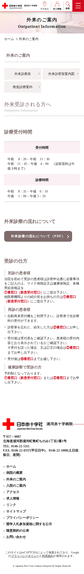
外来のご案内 (16, 479)
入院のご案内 (16, 485)
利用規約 (47, 556)
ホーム (11, 466)
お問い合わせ (16, 537)
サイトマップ (16, 511)
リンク (11, 505)
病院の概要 (14, 472)
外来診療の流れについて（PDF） (38, 236)
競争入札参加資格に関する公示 (29, 524)
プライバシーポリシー (22, 517)
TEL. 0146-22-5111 (16, 446)
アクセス (44, 9)
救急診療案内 (22, 87)
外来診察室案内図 (61, 74)
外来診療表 (22, 74)
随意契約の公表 (17, 530)
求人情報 (57, 9)
